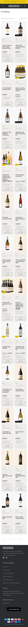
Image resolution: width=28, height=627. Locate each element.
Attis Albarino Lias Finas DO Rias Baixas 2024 (7, 391)
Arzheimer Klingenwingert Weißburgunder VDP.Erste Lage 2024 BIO (19, 305)
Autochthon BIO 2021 (19, 432)
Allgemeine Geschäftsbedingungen (11, 583)
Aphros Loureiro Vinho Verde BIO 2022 (7, 261)
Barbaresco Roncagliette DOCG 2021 (20, 476)
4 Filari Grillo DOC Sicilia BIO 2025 (7, 88)
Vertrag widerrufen (14, 609)
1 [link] (4, 539)
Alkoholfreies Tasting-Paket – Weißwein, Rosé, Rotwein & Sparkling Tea (7, 177)
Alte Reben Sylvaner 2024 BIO (7, 218)
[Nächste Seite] (23, 538)
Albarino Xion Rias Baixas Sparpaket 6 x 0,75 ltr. (20, 89)
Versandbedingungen (8, 579)
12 (19, 539)
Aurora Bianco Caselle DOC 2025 (7, 432)
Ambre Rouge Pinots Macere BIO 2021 (20, 219)
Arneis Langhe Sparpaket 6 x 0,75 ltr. (7, 304)
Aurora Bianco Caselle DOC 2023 (20, 390)
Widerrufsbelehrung (8, 576)
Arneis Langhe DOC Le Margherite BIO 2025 (20, 261)
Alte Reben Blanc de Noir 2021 (20, 175)
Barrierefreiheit (6, 570)
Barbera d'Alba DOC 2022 (7, 517)
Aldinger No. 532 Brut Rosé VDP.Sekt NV (20, 134)
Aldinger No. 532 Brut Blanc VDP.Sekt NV (7, 134)
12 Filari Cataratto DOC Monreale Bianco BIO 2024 (7, 47)
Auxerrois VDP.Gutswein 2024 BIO (7, 476)
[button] (2, 6)
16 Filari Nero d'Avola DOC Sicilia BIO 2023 (20, 47)
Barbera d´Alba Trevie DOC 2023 (20, 517)
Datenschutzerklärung (8, 573)
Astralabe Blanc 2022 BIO (6, 347)
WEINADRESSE (12, 624)
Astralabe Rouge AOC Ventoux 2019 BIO (20, 348)
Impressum (5, 566)
